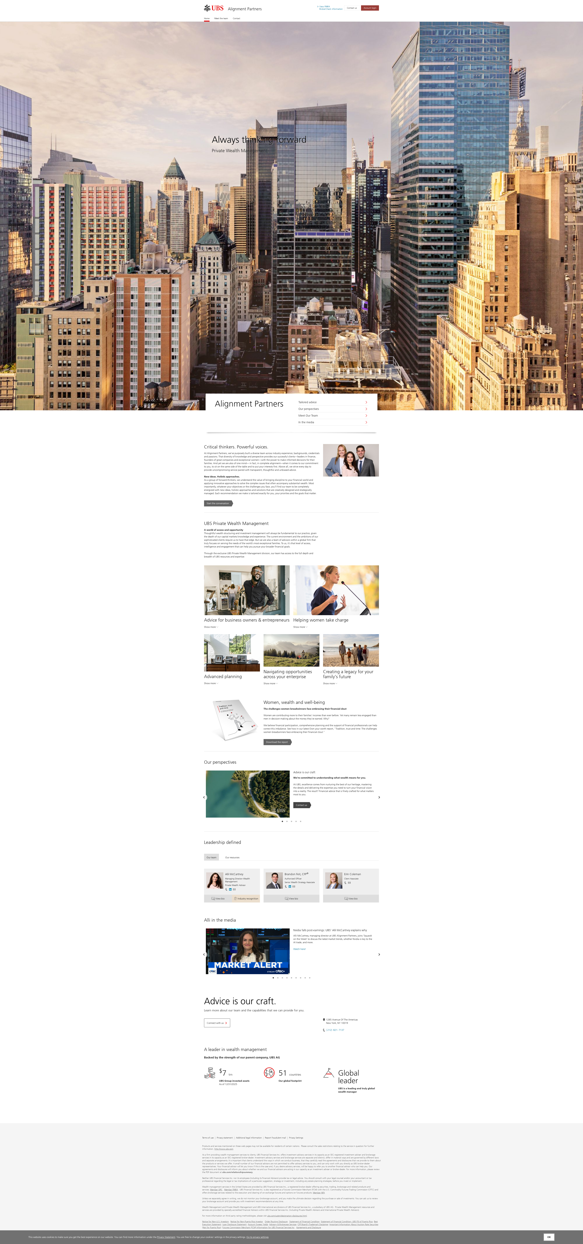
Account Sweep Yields (258, 1224)
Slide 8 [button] (305, 977)
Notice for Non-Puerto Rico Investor (246, 1221)
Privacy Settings (296, 1138)
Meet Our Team (308, 415)
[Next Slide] (379, 797)
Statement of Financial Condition (304, 1221)
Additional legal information (249, 1138)
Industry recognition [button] (249, 899)
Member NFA (319, 1192)
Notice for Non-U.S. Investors (215, 1221)
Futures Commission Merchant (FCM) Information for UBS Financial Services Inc (258, 1227)
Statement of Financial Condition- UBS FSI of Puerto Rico (347, 1221)
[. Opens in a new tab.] (213, 8)
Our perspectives (308, 409)
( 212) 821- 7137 (335, 1030)
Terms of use (208, 1138)
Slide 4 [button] (296, 821)
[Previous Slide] (203, 797)
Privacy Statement (166, 1237)
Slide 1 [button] (282, 821)
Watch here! (299, 949)
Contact (236, 18)
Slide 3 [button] (291, 821)
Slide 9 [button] (309, 977)
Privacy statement (225, 1138)
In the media (306, 422)
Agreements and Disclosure (308, 1227)
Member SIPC (216, 1189)
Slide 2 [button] (286, 821)
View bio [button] (223, 899)
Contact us (352, 8)
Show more (211, 627)
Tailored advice (307, 402)
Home (207, 18)
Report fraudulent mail (275, 1138)
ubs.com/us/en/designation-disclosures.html (287, 1216)
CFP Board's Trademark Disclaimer (313, 1224)
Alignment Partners (245, 8)
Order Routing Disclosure (276, 1221)
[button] (234, 889)
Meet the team (221, 18)
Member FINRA (231, 1189)
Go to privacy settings (257, 1237)
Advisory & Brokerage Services (282, 1224)
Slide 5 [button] (300, 821)
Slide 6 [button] (296, 977)
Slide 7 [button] (300, 977)
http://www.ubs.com (223, 1149)
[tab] (282, 821)
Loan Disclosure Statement (234, 1224)
